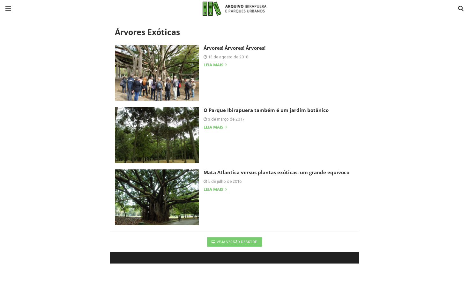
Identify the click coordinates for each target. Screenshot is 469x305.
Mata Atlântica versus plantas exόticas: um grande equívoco (276, 172)
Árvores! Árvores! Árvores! (234, 48)
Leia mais (214, 65)
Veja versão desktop (236, 242)
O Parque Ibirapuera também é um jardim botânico (266, 110)
